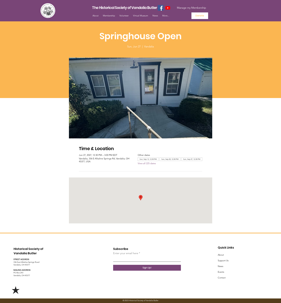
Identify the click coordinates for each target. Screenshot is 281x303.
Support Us (223, 260)
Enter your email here (125, 253)
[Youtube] (168, 8)
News (220, 266)
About (221, 254)
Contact (222, 277)
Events (221, 272)
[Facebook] (160, 8)
